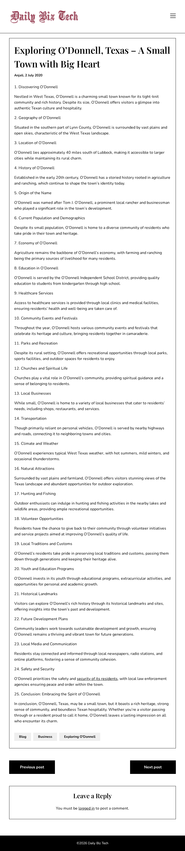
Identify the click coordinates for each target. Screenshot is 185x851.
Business (45, 736)
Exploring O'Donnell (79, 736)
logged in (87, 808)
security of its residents (97, 678)
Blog (22, 736)
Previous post (32, 767)
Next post (153, 767)
